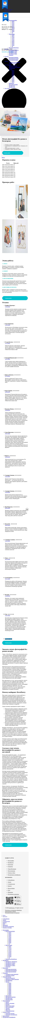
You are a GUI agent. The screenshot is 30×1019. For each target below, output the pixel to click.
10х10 (13, 35)
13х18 (13, 23)
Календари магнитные (13, 57)
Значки (7, 1002)
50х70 (13, 82)
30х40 (13, 31)
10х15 (13, 22)
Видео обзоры (11, 888)
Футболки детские (10, 1013)
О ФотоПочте (11, 880)
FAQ (9, 890)
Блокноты (11, 55)
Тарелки (8, 1008)
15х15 (13, 25)
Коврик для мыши (10, 1003)
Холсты (10, 69)
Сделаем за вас (11, 884)
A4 (12, 46)
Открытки (10, 866)
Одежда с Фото (11, 872)
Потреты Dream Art (13, 65)
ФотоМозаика (12, 68)
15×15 (13, 38)
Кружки (7, 1004)
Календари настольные (14, 58)
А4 (12, 32)
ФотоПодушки (12, 87)
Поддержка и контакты (13, 894)
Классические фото (10, 931)
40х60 (13, 80)
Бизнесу (10, 886)
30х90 (13, 78)
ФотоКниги (11, 862)
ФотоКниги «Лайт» (13, 52)
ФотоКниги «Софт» (13, 53)
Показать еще (8, 638)
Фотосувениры (11, 871)
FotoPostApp (12, 907)
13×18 (13, 37)
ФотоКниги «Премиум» (14, 50)
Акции (9, 882)
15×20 (13, 40)
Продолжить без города (8, 51)
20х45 (13, 75)
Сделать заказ (7, 152)
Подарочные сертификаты (14, 874)
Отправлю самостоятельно (14, 62)
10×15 (13, 36)
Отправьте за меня (13, 63)
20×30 (13, 42)
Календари (10, 864)
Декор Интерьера (12, 869)
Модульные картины (13, 84)
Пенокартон (11, 83)
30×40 (13, 45)
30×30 (13, 43)
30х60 (13, 77)
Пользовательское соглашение (12, 912)
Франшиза (10, 892)
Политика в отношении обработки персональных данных (13, 911)
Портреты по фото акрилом (14, 67)
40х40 (13, 79)
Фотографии (11, 860)
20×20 (13, 41)
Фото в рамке (12, 34)
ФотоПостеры (12, 85)
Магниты (8, 1009)
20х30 (13, 29)
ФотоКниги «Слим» (13, 51)
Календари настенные (13, 59)
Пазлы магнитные (10, 1010)
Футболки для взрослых (11, 1014)
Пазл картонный (9, 1007)
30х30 (13, 30)
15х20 (13, 26)
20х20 (13, 27)
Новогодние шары (10, 1005)
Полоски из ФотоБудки (13, 47)
